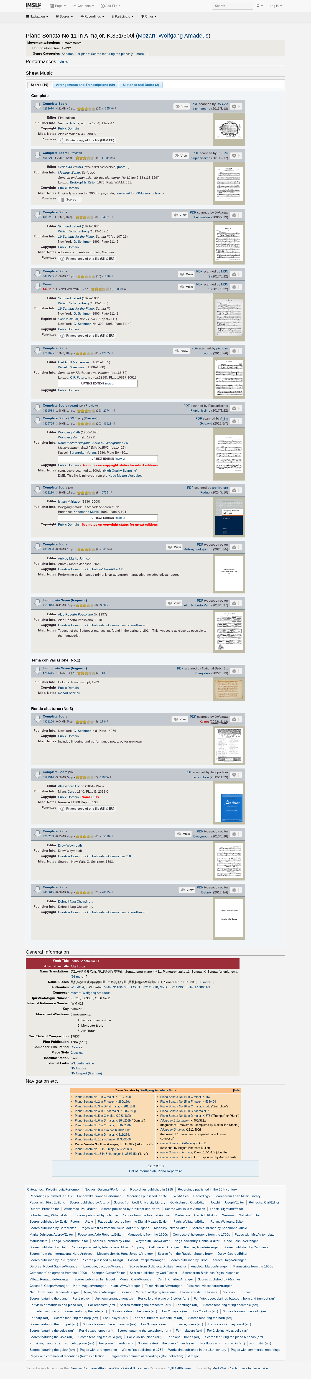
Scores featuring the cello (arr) (100, 1337)
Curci (71, 791)
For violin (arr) (234, 1343)
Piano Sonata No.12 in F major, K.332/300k (103, 1149)
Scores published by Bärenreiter (53, 1228)
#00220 (47, 217)
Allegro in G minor (172, 1129)
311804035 (121, 987)
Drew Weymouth (70, 845)
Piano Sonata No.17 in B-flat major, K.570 (187, 1111)
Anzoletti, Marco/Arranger (209, 1266)
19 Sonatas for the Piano (76, 236)
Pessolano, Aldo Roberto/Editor (100, 1234)
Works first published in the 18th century (197, 1349)
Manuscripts (38, 1241)
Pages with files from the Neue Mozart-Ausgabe (115, 1228)
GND (163, 987)
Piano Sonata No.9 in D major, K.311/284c (102, 1134)
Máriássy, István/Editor (170, 1228)
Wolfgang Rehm (69, 437)
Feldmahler (202, 217)
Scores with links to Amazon (185, 1209)
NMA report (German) (86, 1073)
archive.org (220, 487)
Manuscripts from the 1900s (253, 1266)
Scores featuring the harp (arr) (76, 1318)
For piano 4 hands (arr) (116, 1343)
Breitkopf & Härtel (82, 182)
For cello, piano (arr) (79, 1343)
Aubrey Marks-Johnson (75, 558)
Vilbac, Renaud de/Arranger (50, 1279)
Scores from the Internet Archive (146, 1215)
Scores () (39, 85)
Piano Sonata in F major (176, 1152)
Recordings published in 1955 (151, 1189)
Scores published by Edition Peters (55, 1221)
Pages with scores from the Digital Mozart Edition (133, 1221)
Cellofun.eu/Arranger (164, 1247)
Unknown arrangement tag (114, 1298)
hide (237, 1090)
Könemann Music (86, 512)
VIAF (107, 987)
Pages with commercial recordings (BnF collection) (146, 1356)
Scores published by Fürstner (219, 1279)
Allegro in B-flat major (174, 1120)
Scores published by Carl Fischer (153, 1273)
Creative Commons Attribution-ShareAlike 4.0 (90, 569)
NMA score (78, 1068)
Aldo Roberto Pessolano (75, 614)
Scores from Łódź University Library (139, 1202)
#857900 (48, 549)
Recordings (201, 1196)
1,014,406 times (179, 1368)
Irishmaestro (201, 108)
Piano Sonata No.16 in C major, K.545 (185, 1106)
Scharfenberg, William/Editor (50, 1215)
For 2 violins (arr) (205, 1311)
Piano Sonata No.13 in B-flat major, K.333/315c (106, 1153)
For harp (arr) (39, 1318)
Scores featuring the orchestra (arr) (145, 1305)
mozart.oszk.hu (69, 693)
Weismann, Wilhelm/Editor (241, 1215)
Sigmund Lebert (69, 226)
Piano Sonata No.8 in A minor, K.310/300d (102, 1130)
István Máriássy (69, 501)
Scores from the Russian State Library (185, 1253)
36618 (107, 423)
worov (208, 353)
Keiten (204, 721)
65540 (109, 108)
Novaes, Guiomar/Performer (105, 1189)
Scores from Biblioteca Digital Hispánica (211, 1273)
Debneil (206, 892)
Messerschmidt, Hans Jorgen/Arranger (125, 1253)
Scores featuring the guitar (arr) (52, 1349)
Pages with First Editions (47, 1202)
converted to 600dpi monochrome (140, 193)
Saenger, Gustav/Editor (108, 1273)
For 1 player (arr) (115, 1318)
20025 (106, 892)
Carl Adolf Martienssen (74, 362)
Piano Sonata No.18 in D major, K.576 (185, 1115)
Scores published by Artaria (89, 1202)
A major (193, 1356)
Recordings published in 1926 (147, 1196)
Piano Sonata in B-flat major (178, 1143)
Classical (77, 1047)
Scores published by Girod (189, 1260)
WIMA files (181, 1196)
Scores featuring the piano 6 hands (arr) (234, 1337)
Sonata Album (68, 319)
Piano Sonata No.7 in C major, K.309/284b (103, 1125)
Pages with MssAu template (255, 1234)
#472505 (48, 276)
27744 (107, 410)
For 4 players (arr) (189, 1330)
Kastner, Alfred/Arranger (201, 1247)
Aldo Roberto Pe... (197, 605)
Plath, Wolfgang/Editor (189, 1221)
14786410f (202, 987)
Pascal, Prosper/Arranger (146, 1260)
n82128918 (150, 987)
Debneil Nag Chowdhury (75, 901)
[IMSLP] (34, 5)
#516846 (48, 605)
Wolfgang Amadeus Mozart (159, 1090)
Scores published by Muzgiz (103, 1260)
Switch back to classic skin (249, 1368)
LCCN (135, 987)
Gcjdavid (206, 423)
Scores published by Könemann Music (219, 1228)
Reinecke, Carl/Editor (264, 1202)
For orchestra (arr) (101, 1305)
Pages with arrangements (98, 1349)
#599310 (48, 777)
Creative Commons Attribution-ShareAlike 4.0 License (108, 1368)
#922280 (48, 492)
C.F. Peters (78, 377)
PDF (195, 104)
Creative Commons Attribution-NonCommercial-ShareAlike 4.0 (103, 625)
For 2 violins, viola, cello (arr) (228, 1330)
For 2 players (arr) (175, 1311)
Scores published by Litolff (48, 1247)
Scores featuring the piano (110, 54)
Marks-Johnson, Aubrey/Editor (51, 1234)
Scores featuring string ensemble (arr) (230, 1305)
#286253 (48, 836)
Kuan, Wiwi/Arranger (125, 1285)
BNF (189, 987)
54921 (106, 217)
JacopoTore (200, 777)
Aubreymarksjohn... (198, 549)
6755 (105, 492)
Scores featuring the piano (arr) (134, 1311)
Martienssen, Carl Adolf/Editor (196, 1215)
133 (104, 673)
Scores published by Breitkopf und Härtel (130, 1209)
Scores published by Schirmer (96, 1215)
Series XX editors (70, 167)
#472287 (48, 289)
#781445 (48, 673)
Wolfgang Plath (69, 432)
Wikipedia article (82, 1063)
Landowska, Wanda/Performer (99, 1196)
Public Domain (68, 128)
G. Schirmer (82, 241)
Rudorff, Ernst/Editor (44, 1209)
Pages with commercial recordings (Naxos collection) (68, 1356)
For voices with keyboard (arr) (229, 1324)
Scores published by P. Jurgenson (54, 1260)
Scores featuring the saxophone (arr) (144, 1330)
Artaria (74, 123)
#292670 (48, 108)
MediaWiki (219, 1368)
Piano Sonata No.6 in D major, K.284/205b (103, 1120)
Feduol (205, 492)
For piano (82, 54)
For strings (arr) (187, 1305)
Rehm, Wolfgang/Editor (227, 1221)
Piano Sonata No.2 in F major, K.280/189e (102, 1101)
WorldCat (77, 987)
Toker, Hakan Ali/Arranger (163, 1285)
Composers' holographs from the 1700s (201, 1234)
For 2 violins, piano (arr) (144, 1337)
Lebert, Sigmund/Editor (226, 1209)
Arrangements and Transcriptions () (85, 85)
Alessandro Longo (71, 786)
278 (102, 721)
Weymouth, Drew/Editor (152, 1241)
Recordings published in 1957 (51, 1196)
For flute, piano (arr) (44, 1311)
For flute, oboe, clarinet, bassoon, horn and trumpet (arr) (234, 1298)
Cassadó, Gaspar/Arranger (49, 1285)
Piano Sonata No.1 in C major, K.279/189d (103, 1097)
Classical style (190, 1292)
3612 (105, 549)
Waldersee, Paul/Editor (80, 1209)
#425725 (48, 423)
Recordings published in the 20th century (207, 1189)
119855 (106, 158)
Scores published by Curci (111, 1241)
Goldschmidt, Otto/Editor (188, 1202)
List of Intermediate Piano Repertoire (155, 1171)
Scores (126, 1292)
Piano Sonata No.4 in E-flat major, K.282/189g (105, 1111)
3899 (103, 605)
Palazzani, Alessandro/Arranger (209, 1285)
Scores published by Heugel (94, 1279)
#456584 (48, 410)
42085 (106, 353)
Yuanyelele (202, 673)
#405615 (48, 892)
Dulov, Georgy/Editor (232, 1253)
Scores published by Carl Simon (247, 1247)
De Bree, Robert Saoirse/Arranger (54, 1266)
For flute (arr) (210, 1343)
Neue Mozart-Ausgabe (124, 475)
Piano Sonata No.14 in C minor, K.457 (185, 1097)
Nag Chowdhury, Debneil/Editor (196, 1241)
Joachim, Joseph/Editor (227, 1202)
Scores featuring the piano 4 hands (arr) (167, 1343)
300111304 (177, 987)
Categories (35, 1189)
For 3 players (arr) (154, 1324)
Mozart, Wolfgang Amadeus (173, 36)
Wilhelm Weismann (72, 367)
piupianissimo (200, 158)
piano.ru (222, 348)
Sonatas (68, 54)
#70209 (47, 353)
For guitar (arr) (260, 1343)
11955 (104, 777)
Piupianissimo (200, 410)
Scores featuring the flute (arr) (85, 1311)
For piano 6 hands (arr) (183, 1337)
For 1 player (81, 1298)
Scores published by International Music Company (108, 1247)
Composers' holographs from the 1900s (58, 1273)
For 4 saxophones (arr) (96, 1330)
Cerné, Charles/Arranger (175, 1279)
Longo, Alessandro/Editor (70, 1241)
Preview (75, 153)
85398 (106, 836)
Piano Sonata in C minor (176, 1157)
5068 (119, 289)
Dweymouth (201, 836)
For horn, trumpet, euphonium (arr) (158, 1318)
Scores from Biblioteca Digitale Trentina (157, 1266)
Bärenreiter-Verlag (82, 452)
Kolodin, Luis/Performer (63, 1189)
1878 (106, 276)
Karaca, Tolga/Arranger (229, 1260)
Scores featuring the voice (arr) (52, 1330)
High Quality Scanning (120, 470)
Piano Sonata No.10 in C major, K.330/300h (103, 1139)
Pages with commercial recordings (255, 1349)
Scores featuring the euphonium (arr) (109, 1324)
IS (208, 276)
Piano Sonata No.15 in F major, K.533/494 (188, 1101)
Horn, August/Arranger (89, 1285)
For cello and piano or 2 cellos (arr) (163, 1298)
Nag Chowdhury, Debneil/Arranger (54, 1292)
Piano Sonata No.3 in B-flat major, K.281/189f (105, 1106)
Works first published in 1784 (142, 1349)
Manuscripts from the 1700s (147, 1234)
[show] (63, 61)
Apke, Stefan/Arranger (100, 1292)
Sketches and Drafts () (141, 85)
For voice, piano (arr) (188, 1324)
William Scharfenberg (73, 231)
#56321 (47, 158)
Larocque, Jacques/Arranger (104, 1266)
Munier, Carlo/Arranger (136, 1279)
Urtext (88, 1221)
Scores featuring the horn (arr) (210, 1318)
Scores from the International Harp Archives (61, 1253)
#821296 (48, 721)
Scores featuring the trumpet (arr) (54, 1324)
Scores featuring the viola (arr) (52, 1337)
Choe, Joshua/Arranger (241, 1241)
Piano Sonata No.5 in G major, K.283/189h (103, 1115)
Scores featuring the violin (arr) (245, 1311)
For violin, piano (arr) (45, 1343)
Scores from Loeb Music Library (237, 1196)
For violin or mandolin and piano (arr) (56, 1305)
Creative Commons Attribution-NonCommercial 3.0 (94, 856)
